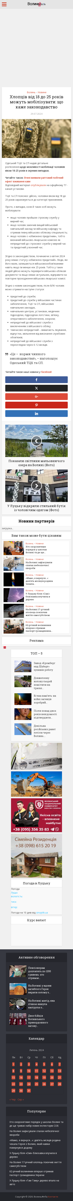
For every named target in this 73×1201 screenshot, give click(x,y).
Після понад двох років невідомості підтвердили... (45, 714)
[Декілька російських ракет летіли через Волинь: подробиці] (24, 729)
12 (44, 1070)
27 (52, 1084)
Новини (42, 92)
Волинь (31, 92)
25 (36, 1084)
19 (44, 1077)
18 (36, 1077)
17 (29, 1077)
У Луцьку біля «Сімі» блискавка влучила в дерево (38, 596)
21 (59, 1077)
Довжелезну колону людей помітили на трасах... (43, 683)
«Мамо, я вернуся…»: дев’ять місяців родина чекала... (39, 581)
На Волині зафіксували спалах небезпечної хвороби (39, 565)
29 (13, 1090)
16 (21, 1077)
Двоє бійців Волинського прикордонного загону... (38, 1020)
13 (52, 1070)
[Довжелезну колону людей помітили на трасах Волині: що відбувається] (24, 681)
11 (36, 1070)
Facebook (46, 371)
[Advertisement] (36, 46)
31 (29, 1090)
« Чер (13, 1099)
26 (44, 1084)
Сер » (21, 1099)
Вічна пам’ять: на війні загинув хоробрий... (45, 699)
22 (13, 1084)
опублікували (39, 185)
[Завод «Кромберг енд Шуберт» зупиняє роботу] (24, 666)
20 (52, 1077)
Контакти (53, 1196)
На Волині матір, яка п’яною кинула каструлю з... (41, 1004)
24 (29, 1084)
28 (59, 1084)
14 (59, 1070)
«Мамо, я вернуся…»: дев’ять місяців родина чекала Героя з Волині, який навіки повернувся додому (35, 1144)
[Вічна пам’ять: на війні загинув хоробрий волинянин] (24, 699)
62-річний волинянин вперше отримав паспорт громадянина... (39, 628)
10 (29, 1070)
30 (21, 1090)
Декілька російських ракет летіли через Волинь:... (45, 731)
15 (13, 1077)
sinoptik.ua (42, 912)
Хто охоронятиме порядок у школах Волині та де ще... (36, 549)
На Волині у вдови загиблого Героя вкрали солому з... (39, 989)
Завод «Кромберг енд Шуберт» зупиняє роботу (44, 666)
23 (21, 1084)
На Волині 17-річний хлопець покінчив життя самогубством (38, 612)
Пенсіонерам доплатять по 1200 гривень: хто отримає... (39, 973)
